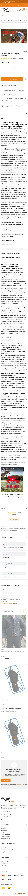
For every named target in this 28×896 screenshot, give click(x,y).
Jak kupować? (4, 830)
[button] (25, 16)
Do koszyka (13, 79)
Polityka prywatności (5, 836)
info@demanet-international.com (9, 603)
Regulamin (18, 784)
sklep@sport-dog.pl (7, 814)
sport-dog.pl (3, 20)
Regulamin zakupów (5, 834)
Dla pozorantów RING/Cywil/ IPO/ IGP (15, 20)
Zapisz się (6, 780)
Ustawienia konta (5, 863)
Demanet (25, 51)
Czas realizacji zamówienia (7, 850)
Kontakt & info (4, 828)
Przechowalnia (4, 865)
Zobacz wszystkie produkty (7, 711)
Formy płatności (4, 847)
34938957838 (4, 601)
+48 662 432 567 (6, 5)
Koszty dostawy (4, 852)
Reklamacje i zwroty (5, 838)
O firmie (2, 832)
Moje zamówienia (5, 861)
